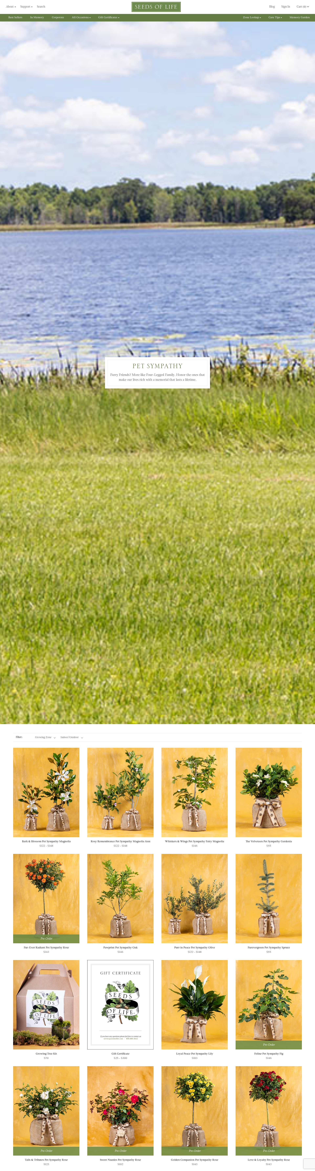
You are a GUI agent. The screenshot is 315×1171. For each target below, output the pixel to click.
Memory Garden (300, 17)
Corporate (58, 17)
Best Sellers (15, 17)
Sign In (285, 6)
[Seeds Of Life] (156, 7)
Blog (272, 6)
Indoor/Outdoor (70, 737)
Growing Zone (43, 737)
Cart (301, 6)
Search (41, 6)
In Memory (37, 17)
